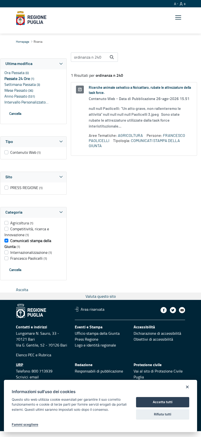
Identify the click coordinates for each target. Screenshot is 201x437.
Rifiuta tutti (162, 414)
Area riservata (92, 309)
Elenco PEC (25, 355)
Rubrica (44, 355)
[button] (33, 64)
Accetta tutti (162, 402)
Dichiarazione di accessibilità (157, 333)
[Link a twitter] (173, 310)
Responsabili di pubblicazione (99, 371)
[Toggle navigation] (178, 17)
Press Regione (86, 339)
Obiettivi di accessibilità (153, 339)
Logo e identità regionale (95, 345)
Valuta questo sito (101, 296)
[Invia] (112, 57)
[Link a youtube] (182, 310)
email (34, 377)
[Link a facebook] (164, 310)
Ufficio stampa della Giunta (97, 333)
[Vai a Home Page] (31, 18)
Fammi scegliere (25, 424)
